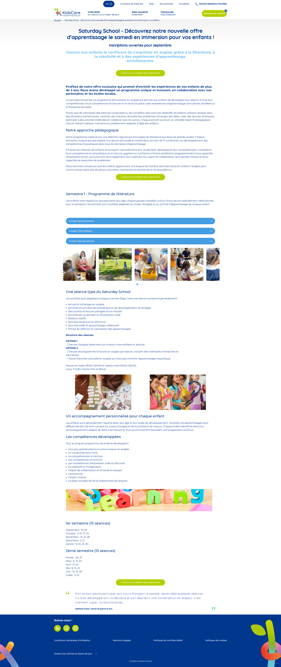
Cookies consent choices (140, 661)
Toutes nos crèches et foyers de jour (73, 653)
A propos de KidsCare (131, 3)
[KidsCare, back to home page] (67, 12)
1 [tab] (137, 284)
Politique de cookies (216, 640)
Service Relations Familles (213, 3)
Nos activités (166, 3)
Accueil (57, 20)
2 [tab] (141, 284)
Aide (151, 3)
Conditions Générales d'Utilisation (72, 640)
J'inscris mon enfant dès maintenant (140, 73)
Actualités (184, 3)
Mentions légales (122, 640)
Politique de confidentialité (168, 640)
